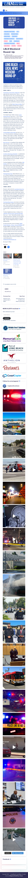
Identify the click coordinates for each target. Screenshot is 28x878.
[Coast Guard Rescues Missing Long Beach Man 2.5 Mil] (14, 470)
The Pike (13, 45)
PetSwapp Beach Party (8, 173)
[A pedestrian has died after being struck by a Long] (14, 678)
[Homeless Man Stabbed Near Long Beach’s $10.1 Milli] (14, 423)
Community (14, 36)
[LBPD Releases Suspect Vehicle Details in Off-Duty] (14, 839)
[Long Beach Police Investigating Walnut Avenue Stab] (14, 724)
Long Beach (16, 41)
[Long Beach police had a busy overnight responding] (14, 701)
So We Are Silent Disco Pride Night (10, 153)
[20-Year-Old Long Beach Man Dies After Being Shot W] (14, 446)
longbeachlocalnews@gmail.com (9, 239)
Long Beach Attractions (9, 43)
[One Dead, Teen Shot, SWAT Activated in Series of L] (14, 770)
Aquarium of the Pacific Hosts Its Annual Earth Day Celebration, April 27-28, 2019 (17, 261)
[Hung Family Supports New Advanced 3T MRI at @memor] (14, 516)
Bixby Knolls (7, 36)
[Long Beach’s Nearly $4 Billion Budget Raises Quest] (14, 654)
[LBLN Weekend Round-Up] (7, 271)
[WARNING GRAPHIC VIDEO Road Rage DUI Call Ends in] (14, 747)
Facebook (6, 859)
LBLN (6, 289)
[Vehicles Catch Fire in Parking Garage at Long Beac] (14, 585)
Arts (18, 31)
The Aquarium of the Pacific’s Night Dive (11, 92)
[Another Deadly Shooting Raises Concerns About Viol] (14, 631)
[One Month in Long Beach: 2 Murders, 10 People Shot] (14, 608)
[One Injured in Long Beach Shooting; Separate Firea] (14, 816)
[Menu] (6, 10)
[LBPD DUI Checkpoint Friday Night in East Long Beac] (14, 493)
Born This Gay (6, 142)
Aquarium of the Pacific (9, 31)
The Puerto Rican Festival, (8, 202)
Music (18, 43)
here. (4, 169)
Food (11, 41)
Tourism (19, 45)
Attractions (16, 55)
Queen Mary (7, 45)
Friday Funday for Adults (17, 104)
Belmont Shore (21, 55)
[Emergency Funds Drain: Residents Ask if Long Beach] (14, 793)
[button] (8, 291)
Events (5, 41)
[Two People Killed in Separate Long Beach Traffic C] (14, 400)
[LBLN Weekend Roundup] (7, 255)
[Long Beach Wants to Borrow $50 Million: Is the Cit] (14, 562)
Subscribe (7, 318)
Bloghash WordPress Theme (16, 875)
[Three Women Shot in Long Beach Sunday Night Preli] (14, 539)
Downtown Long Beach (9, 38)
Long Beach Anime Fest (19, 189)
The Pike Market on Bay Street (9, 132)
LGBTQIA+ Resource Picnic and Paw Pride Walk (13, 213)
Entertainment (19, 38)
